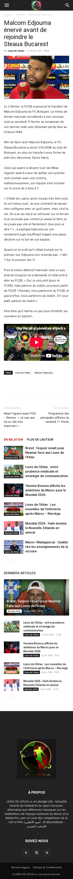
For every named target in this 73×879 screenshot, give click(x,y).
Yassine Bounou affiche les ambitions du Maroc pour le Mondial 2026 (45, 490)
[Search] (67, 5)
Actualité (20, 14)
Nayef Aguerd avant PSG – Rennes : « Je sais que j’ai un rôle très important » (20, 420)
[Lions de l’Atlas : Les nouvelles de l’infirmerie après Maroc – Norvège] (13, 509)
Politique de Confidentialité (47, 867)
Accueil (8, 14)
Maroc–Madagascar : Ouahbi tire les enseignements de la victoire (46, 546)
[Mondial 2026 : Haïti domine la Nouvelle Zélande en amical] (13, 528)
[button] (6, 5)
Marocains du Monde (40, 14)
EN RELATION (13, 439)
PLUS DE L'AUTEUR (40, 439)
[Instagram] (36, 853)
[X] (47, 853)
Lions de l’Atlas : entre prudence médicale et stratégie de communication (46, 471)
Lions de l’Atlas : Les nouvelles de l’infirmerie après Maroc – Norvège (43, 509)
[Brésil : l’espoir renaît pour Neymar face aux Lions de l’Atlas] (13, 452)
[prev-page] (6, 561)
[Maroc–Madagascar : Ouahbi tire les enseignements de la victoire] (13, 547)
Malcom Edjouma (44, 372)
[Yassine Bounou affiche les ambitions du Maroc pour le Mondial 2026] (13, 490)
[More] (50, 390)
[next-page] (12, 561)
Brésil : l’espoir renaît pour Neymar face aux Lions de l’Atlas (44, 452)
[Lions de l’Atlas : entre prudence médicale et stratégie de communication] (13, 471)
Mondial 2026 (11, 457)
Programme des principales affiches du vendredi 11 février (54, 418)
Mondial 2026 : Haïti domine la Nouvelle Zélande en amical (46, 527)
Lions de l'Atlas (16, 50)
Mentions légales (20, 867)
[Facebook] (26, 853)
